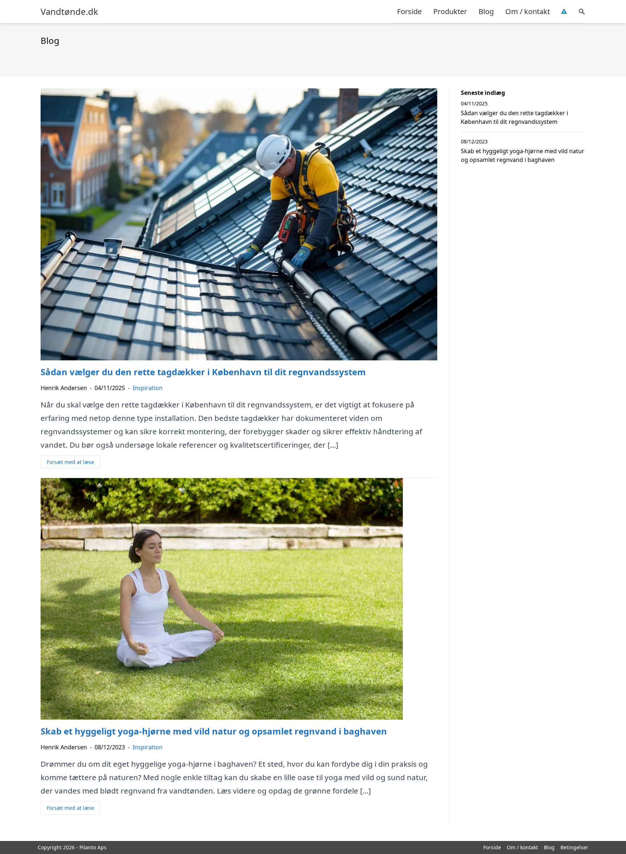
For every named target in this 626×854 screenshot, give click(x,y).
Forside (409, 11)
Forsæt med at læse (70, 462)
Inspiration (148, 388)
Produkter (450, 11)
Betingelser (574, 847)
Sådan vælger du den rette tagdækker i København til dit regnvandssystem (514, 117)
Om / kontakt (527, 11)
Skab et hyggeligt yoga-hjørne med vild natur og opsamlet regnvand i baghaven (522, 155)
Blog (486, 11)
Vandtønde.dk (69, 11)
